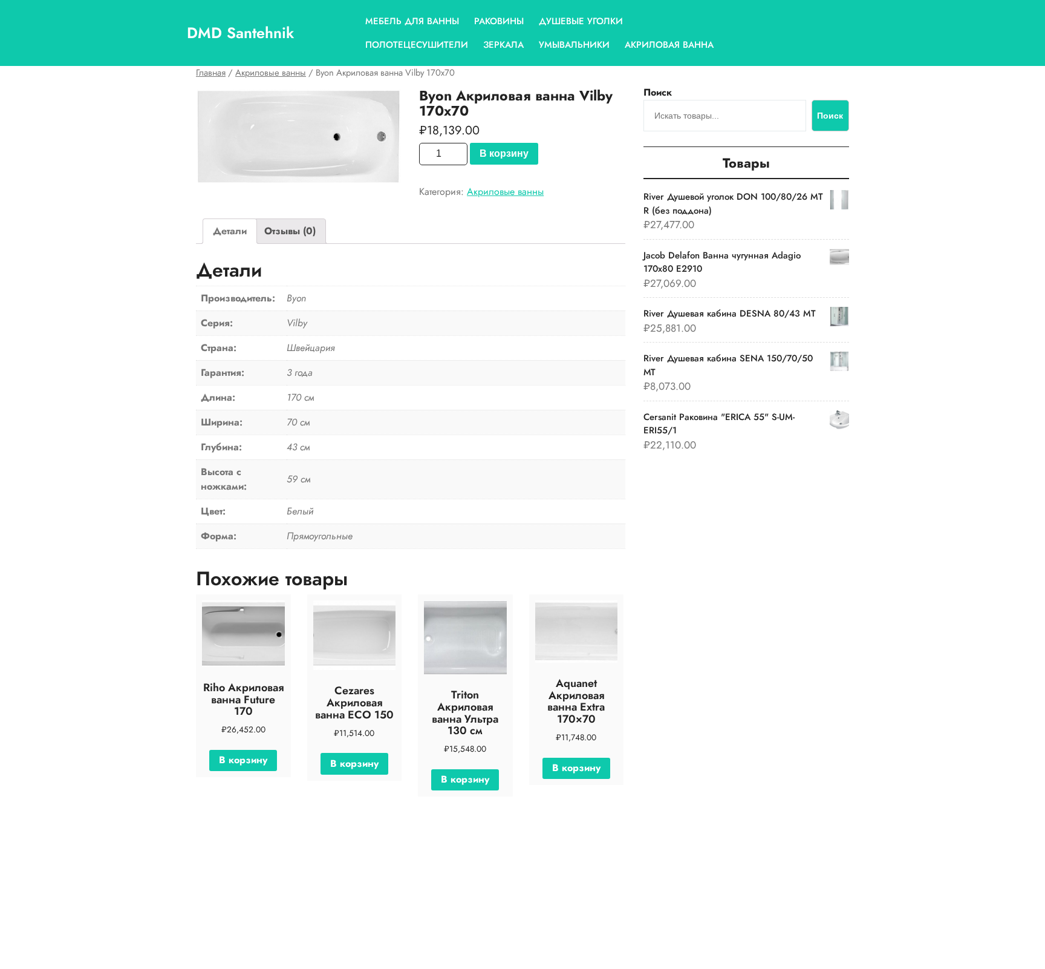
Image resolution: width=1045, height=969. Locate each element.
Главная (211, 72)
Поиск (657, 92)
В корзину (504, 153)
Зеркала (503, 44)
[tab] (230, 231)
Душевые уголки (581, 21)
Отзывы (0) (290, 231)
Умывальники (574, 44)
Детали (230, 231)
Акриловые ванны (270, 72)
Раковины (499, 21)
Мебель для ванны (412, 21)
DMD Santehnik (240, 33)
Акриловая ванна (669, 44)
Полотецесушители (416, 44)
